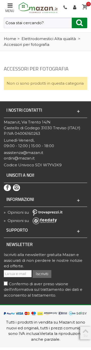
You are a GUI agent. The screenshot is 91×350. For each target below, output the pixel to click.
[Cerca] (79, 23)
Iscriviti (42, 273)
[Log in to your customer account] (75, 7)
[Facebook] (7, 187)
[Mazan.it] (37, 7)
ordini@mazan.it (19, 158)
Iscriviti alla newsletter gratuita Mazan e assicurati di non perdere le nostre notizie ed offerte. (43, 260)
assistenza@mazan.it (23, 152)
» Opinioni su (17, 212)
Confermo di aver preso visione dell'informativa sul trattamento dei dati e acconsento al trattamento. (43, 289)
